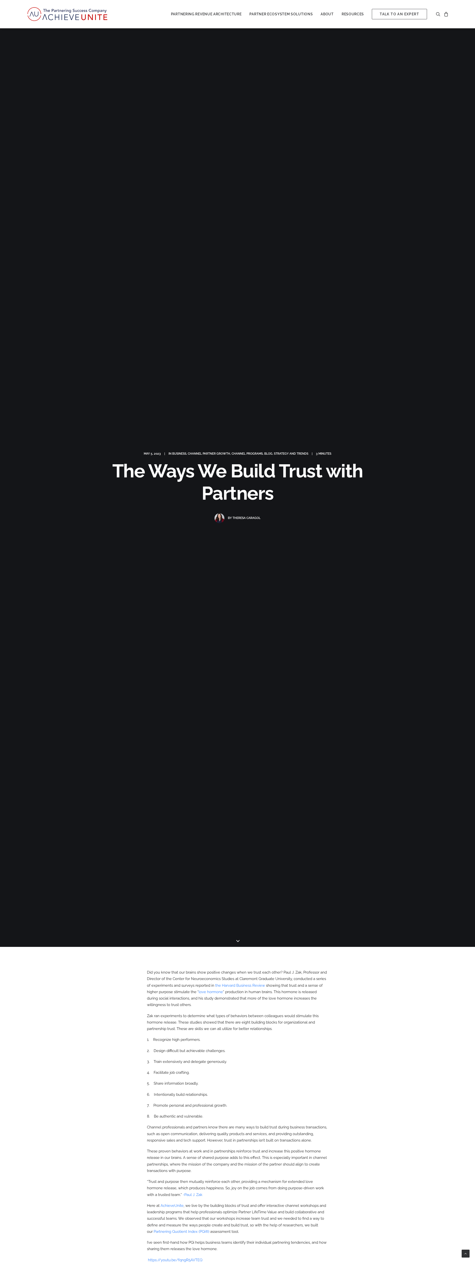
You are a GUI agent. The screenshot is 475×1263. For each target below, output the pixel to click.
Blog (268, 453)
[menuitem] (206, 14)
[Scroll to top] (466, 1253)
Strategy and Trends (291, 453)
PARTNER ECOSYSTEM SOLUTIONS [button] (281, 14)
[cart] (445, 14)
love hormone (211, 992)
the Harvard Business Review (240, 985)
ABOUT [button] (327, 14)
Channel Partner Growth (209, 453)
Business (179, 453)
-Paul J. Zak (192, 1195)
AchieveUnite (172, 1205)
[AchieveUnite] (68, 14)
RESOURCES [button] (353, 14)
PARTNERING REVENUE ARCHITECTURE (206, 14)
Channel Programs (247, 453)
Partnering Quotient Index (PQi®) (181, 1231)
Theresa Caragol (247, 518)
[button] (439, 14)
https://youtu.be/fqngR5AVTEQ (175, 1260)
